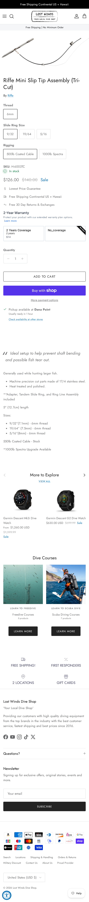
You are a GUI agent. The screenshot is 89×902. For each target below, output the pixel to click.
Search (7, 857)
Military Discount (12, 863)
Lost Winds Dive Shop (24, 888)
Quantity (9, 250)
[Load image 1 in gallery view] (44, 52)
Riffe (10, 95)
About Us (47, 863)
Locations (20, 857)
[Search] (13, 16)
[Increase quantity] (23, 258)
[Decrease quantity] (7, 258)
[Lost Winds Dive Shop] (44, 16)
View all (44, 481)
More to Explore (44, 475)
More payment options (44, 300)
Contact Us (31, 863)
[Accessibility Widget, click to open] (6, 895)
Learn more (10, 221)
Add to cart (44, 276)
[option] (23, 233)
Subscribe (44, 807)
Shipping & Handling (41, 857)
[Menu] (4, 16)
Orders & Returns (67, 857)
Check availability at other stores (26, 319)
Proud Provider (65, 863)
